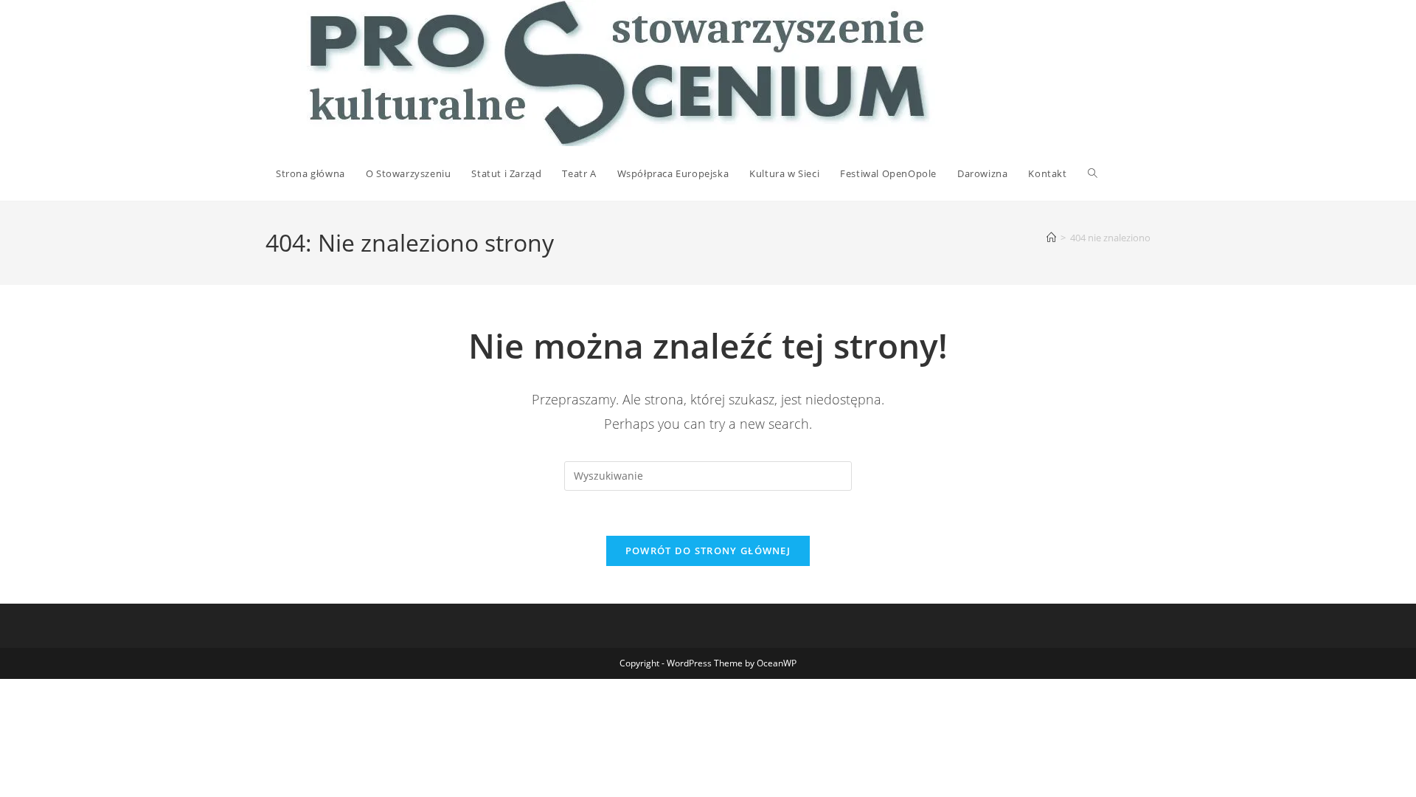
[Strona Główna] (1051, 237)
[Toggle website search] (1092, 173)
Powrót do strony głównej (708, 550)
